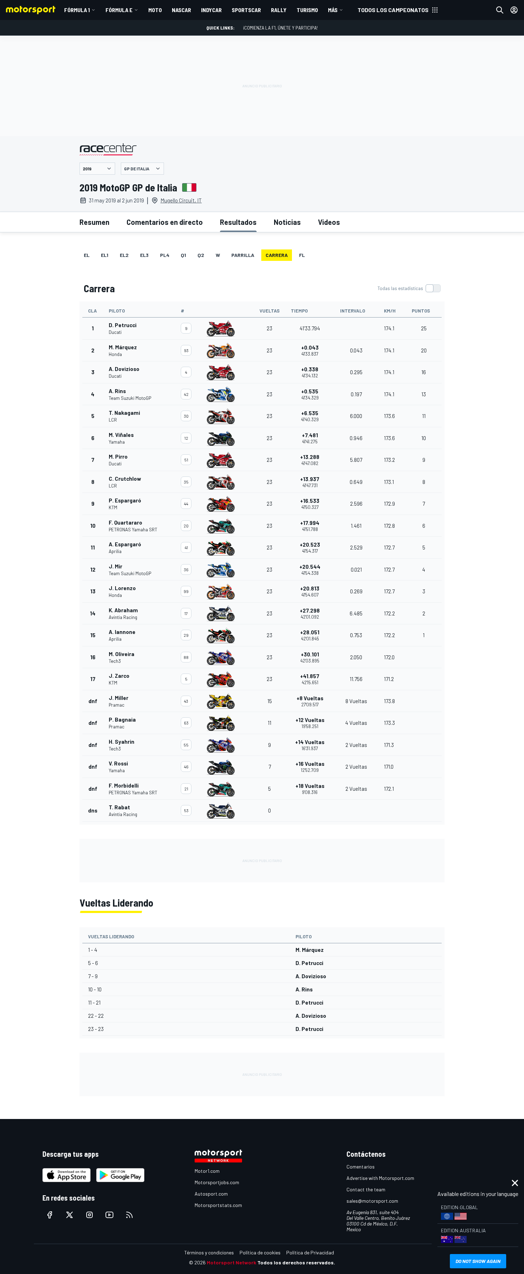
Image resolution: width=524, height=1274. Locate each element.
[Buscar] (500, 10)
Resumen (94, 222)
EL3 (144, 255)
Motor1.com (207, 1171)
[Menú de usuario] (514, 10)
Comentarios (360, 1167)
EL (86, 255)
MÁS (333, 9)
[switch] (408, 288)
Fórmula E (119, 9)
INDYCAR (211, 9)
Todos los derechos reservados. (296, 1262)
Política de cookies (260, 1252)
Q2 (200, 255)
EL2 (124, 255)
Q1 (183, 255)
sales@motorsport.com (372, 1201)
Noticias (287, 222)
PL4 (164, 255)
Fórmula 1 (77, 9)
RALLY (279, 9)
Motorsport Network (231, 1262)
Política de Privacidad (310, 1252)
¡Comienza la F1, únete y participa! (280, 28)
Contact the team (365, 1189)
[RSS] (129, 1215)
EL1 (104, 255)
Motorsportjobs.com (217, 1182)
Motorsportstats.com (218, 1205)
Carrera (277, 255)
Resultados (238, 222)
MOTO (155, 9)
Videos (329, 222)
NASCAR (181, 9)
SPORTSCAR (246, 9)
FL (302, 255)
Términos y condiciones (209, 1252)
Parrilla (242, 255)
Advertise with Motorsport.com (380, 1178)
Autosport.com (211, 1194)
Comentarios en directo (165, 222)
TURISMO (307, 9)
